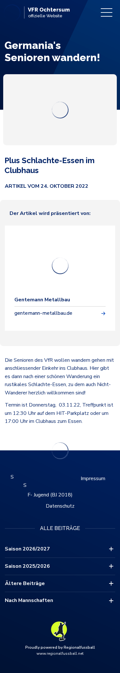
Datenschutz (60, 506)
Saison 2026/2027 (27, 548)
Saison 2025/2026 (27, 566)
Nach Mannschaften (29, 600)
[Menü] (106, 12)
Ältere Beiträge (25, 583)
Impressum (93, 478)
